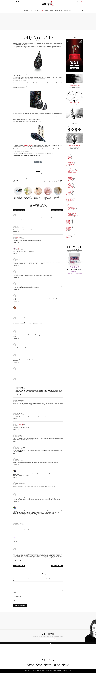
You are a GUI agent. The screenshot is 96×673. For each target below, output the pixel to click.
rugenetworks (60, 671)
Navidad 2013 (68, 220)
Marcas (56, 10)
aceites (69, 156)
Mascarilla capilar (71, 169)
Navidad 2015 (68, 222)
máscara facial (71, 163)
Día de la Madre (69, 194)
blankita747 (18, 470)
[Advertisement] (48, 22)
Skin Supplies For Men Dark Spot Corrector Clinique (53, 181)
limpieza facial (70, 162)
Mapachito (18, 536)
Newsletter (42, 670)
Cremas (36, 10)
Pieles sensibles (71, 187)
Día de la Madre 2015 (70, 197)
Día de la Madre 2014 (70, 195)
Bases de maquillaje (72, 208)
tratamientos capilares (72, 172)
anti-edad (70, 177)
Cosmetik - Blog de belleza (47, 671)
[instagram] (18, 1)
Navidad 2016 (68, 223)
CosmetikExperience (57, 670)
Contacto (77, 1)
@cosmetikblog (48, 643)
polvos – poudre (71, 216)
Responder (16, 220)
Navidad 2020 (68, 227)
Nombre (15, 592)
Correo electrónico (17, 596)
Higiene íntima (70, 234)
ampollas (70, 157)
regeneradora (70, 191)
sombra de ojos (71, 217)
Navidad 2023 (68, 229)
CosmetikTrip (49, 670)
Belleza (31, 10)
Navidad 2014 (68, 221)
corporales (70, 183)
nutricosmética (71, 164)
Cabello (67, 165)
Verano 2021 (68, 237)
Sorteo (69, 235)
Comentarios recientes (57, 210)
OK (54, 638)
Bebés (69, 158)
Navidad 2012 (68, 219)
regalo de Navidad (41, 178)
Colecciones (70, 209)
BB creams (70, 179)
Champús (70, 167)
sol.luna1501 (19, 307)
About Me (27, 670)
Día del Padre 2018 (69, 200)
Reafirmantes (70, 188)
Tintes (69, 171)
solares (69, 193)
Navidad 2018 (68, 226)
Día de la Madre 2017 (70, 198)
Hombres (67, 202)
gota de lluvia (19, 178)
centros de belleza (71, 159)
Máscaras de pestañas (72, 215)
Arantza (18, 237)
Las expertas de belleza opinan (71, 204)
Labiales (69, 214)
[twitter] (16, 1)
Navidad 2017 (68, 224)
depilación (70, 161)
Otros (60, 10)
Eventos (69, 232)
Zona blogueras (67, 10)
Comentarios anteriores (19, 210)
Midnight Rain (30, 178)
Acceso (81, 1)
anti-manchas (70, 178)
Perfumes (68, 236)
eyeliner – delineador (72, 213)
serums (69, 192)
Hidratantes (70, 185)
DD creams (70, 184)
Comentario (15, 580)
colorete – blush (71, 210)
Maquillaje (26, 10)
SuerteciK (18, 248)
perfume (35, 178)
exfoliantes (68, 201)
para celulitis (70, 186)
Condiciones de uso (67, 670)
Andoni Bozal (70, 207)
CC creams (70, 180)
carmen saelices (19, 424)
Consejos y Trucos (69, 173)
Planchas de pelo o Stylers (73, 170)
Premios (32, 670)
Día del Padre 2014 (69, 199)
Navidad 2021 (68, 228)
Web (14, 600)
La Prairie (24, 178)
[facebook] (14, 1)
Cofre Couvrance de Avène (18, 181)
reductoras (70, 190)
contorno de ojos (71, 181)
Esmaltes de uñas (71, 212)
